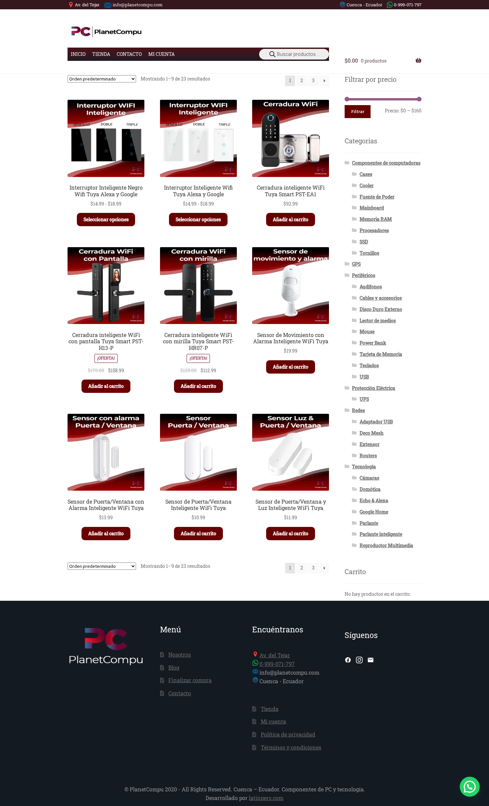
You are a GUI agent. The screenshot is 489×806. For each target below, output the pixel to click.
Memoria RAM (376, 219)
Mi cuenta (161, 54)
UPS (364, 399)
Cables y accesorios (381, 298)
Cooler (367, 185)
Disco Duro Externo (381, 309)
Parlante (369, 523)
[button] (470, 787)
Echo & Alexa (374, 500)
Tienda (101, 54)
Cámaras (369, 478)
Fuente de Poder (377, 197)
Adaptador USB (376, 421)
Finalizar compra (190, 680)
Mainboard (372, 208)
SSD (364, 242)
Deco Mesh (372, 433)
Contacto (129, 54)
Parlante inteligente (381, 534)
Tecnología (364, 466)
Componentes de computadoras (386, 163)
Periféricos (363, 275)
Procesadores (374, 230)
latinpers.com (266, 797)
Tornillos (369, 253)
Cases (366, 174)
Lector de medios (378, 320)
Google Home (374, 512)
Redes (358, 410)
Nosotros (179, 654)
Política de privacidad (288, 734)
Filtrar (357, 111)
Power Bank (373, 343)
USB (364, 377)
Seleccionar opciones (106, 219)
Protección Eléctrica (373, 388)
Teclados (369, 365)
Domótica (370, 489)
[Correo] (370, 660)
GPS (356, 264)
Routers (368, 455)
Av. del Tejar (87, 5)
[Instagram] (359, 660)
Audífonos (371, 286)
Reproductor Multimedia (386, 545)
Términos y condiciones (291, 747)
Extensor (370, 444)
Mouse (367, 331)
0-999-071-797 (407, 5)
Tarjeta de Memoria (381, 354)
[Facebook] (348, 660)
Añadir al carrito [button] (290, 219)
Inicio (78, 54)
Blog (173, 667)
